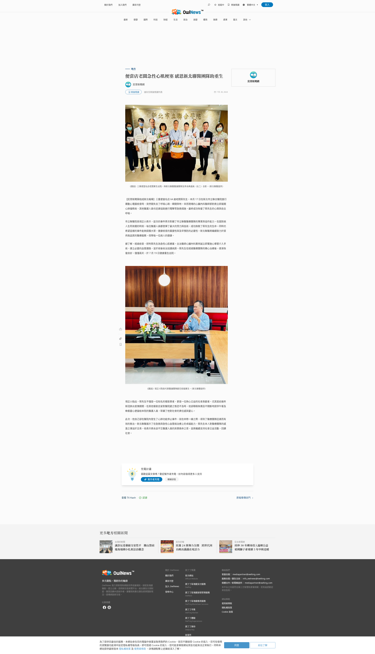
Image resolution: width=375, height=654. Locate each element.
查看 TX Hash (129, 497)
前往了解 (262, 645)
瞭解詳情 (172, 479)
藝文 (235, 19)
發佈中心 (169, 591)
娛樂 (215, 19)
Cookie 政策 (227, 611)
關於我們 (108, 4)
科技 (156, 19)
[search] (209, 5)
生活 (175, 19)
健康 (136, 19)
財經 (165, 19)
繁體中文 (251, 4)
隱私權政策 (227, 607)
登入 (267, 4)
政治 (185, 19)
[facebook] (104, 607)
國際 (146, 19)
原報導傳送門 (243, 498)
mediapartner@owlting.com (246, 574)
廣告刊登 (136, 4)
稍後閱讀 (235, 4)
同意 (236, 645)
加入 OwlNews (172, 586)
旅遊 (195, 19)
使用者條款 (227, 603)
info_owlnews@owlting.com (256, 578)
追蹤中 (221, 4)
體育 (205, 19)
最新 (126, 19)
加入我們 (122, 4)
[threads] (109, 607)
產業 (225, 19)
